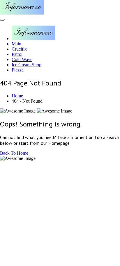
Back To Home (14, 153)
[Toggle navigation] (2, 20)
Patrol (17, 54)
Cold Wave (22, 59)
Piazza (18, 69)
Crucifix (19, 49)
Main (16, 43)
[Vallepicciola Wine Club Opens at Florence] (22, 12)
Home (17, 95)
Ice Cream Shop (26, 64)
